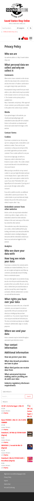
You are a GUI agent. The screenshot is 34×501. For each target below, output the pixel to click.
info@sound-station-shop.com (9, 32)
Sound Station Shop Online (17, 20)
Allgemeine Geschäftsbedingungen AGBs (15, 474)
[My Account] (19, 38)
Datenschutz (7, 484)
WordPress (19, 495)
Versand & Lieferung (9, 487)
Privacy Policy (7, 477)
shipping (5, 413)
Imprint (6, 481)
